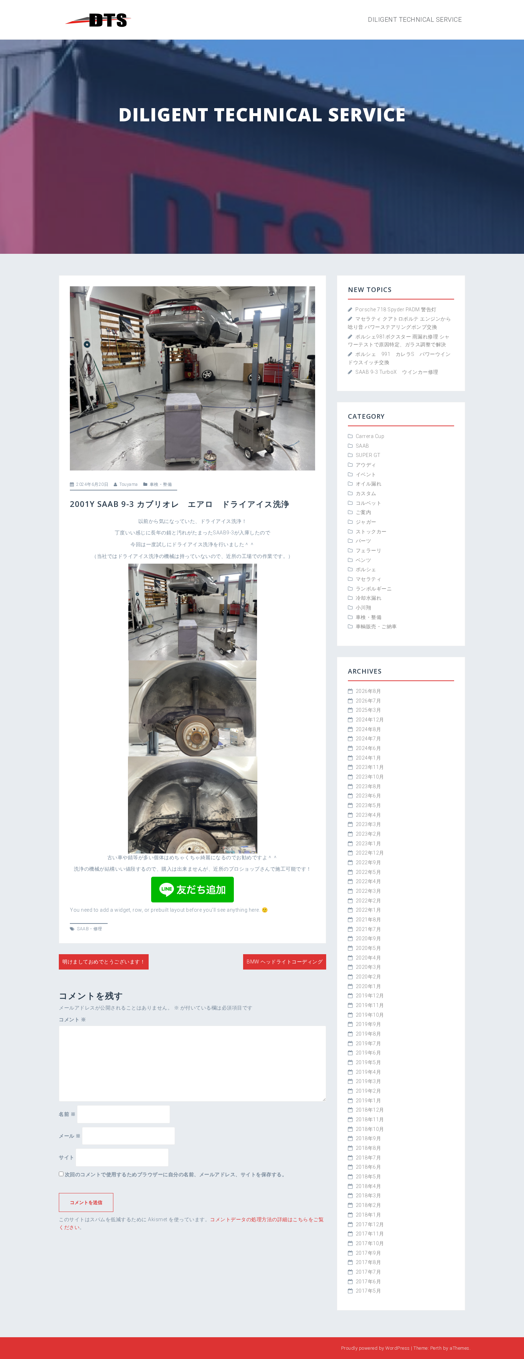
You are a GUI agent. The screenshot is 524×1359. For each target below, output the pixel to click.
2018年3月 (368, 1195)
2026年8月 (368, 691)
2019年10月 (370, 1015)
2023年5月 (368, 805)
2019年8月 (368, 1034)
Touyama (128, 484)
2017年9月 (368, 1253)
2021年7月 (368, 929)
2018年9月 (368, 1138)
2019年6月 (368, 1053)
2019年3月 (368, 1081)
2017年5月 (368, 1291)
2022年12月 (370, 853)
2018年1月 (368, 1215)
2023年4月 (368, 815)
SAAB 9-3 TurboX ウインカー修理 (396, 372)
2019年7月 (368, 1043)
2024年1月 (368, 758)
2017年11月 (370, 1234)
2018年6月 (368, 1167)
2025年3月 (368, 710)
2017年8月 (368, 1262)
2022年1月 (368, 910)
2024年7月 (368, 738)
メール (70, 1136)
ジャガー (366, 522)
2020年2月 (368, 977)
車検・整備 (161, 484)
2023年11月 (370, 767)
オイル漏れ (369, 484)
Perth (436, 1348)
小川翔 (366, 607)
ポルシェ (366, 569)
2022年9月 (368, 862)
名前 (67, 1114)
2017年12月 (370, 1224)
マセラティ (369, 579)
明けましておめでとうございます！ (103, 962)
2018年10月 (370, 1129)
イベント (366, 474)
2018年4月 (368, 1186)
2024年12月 (370, 720)
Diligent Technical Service (415, 19)
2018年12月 (370, 1110)
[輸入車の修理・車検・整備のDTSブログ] (98, 19)
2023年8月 (368, 786)
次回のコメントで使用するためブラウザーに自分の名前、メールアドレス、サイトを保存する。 (176, 1174)
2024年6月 (368, 748)
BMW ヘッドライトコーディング (285, 962)
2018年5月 (368, 1176)
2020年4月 (368, 958)
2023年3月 (368, 824)
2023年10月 (370, 777)
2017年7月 (368, 1272)
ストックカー (371, 531)
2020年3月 (368, 967)
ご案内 (363, 512)
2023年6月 (368, 796)
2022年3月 (368, 891)
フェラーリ (369, 550)
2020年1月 (368, 986)
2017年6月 (368, 1281)
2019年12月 (370, 995)
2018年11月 (370, 1119)
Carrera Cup (370, 436)
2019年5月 (368, 1062)
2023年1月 (368, 843)
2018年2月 (368, 1205)
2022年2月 (368, 901)
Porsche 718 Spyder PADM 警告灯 (396, 309)
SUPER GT (368, 455)
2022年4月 (368, 881)
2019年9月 (368, 1024)
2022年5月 (368, 872)
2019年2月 (368, 1091)
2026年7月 (368, 701)
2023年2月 (368, 834)
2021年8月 (368, 919)
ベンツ (363, 560)
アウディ (366, 465)
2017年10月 (370, 1243)
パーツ (363, 541)
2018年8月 (368, 1148)
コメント (72, 1019)
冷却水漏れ (369, 598)
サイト (67, 1157)
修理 (97, 928)
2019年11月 (370, 1005)
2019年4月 (368, 1072)
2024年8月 (368, 729)
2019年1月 (368, 1100)
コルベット (369, 503)
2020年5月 (368, 948)
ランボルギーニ (374, 589)
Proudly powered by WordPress (375, 1348)
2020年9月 (368, 938)
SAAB (83, 928)
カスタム (366, 493)
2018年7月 (368, 1158)
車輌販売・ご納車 (376, 626)
